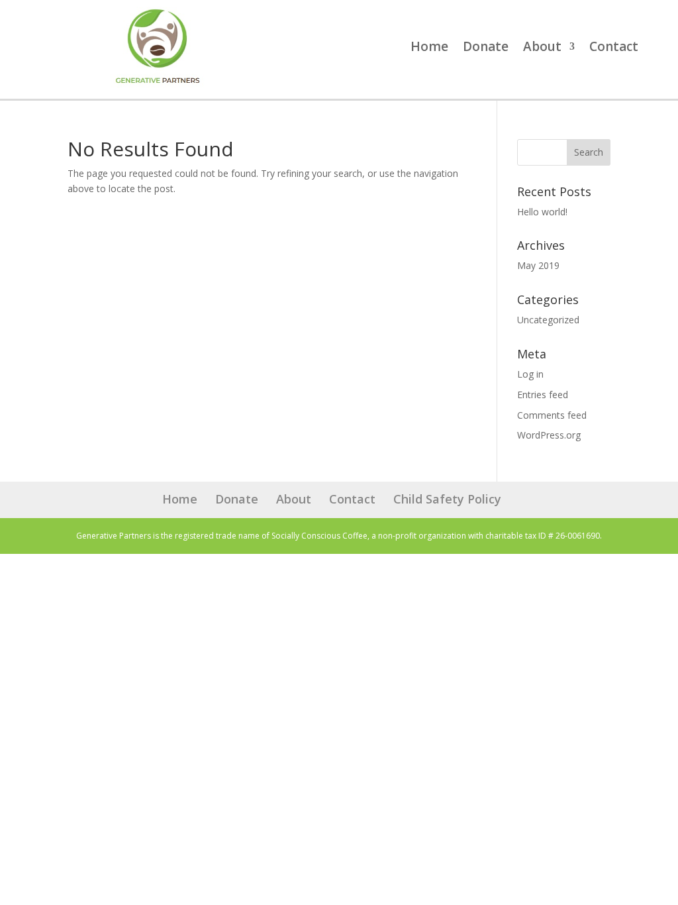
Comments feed (552, 415)
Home (429, 48)
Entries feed (542, 394)
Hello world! (542, 211)
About (542, 48)
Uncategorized (548, 319)
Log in (530, 374)
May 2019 (538, 265)
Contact (613, 48)
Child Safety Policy (447, 499)
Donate (485, 48)
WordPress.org (549, 435)
